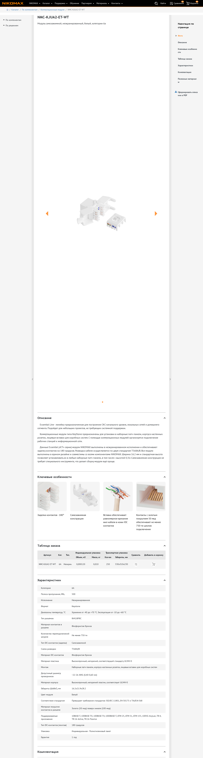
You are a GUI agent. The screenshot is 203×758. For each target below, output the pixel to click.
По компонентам (29, 9)
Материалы (101, 3)
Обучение (74, 3)
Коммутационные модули (52, 9)
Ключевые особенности (187, 50)
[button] (47, 217)
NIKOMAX (34, 3)
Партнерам (86, 3)
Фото (180, 35)
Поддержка (60, 3)
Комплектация (184, 72)
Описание (182, 42)
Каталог (47, 3)
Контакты (116, 3)
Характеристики (185, 65)
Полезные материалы (187, 80)
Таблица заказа (185, 58)
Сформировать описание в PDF (188, 94)
